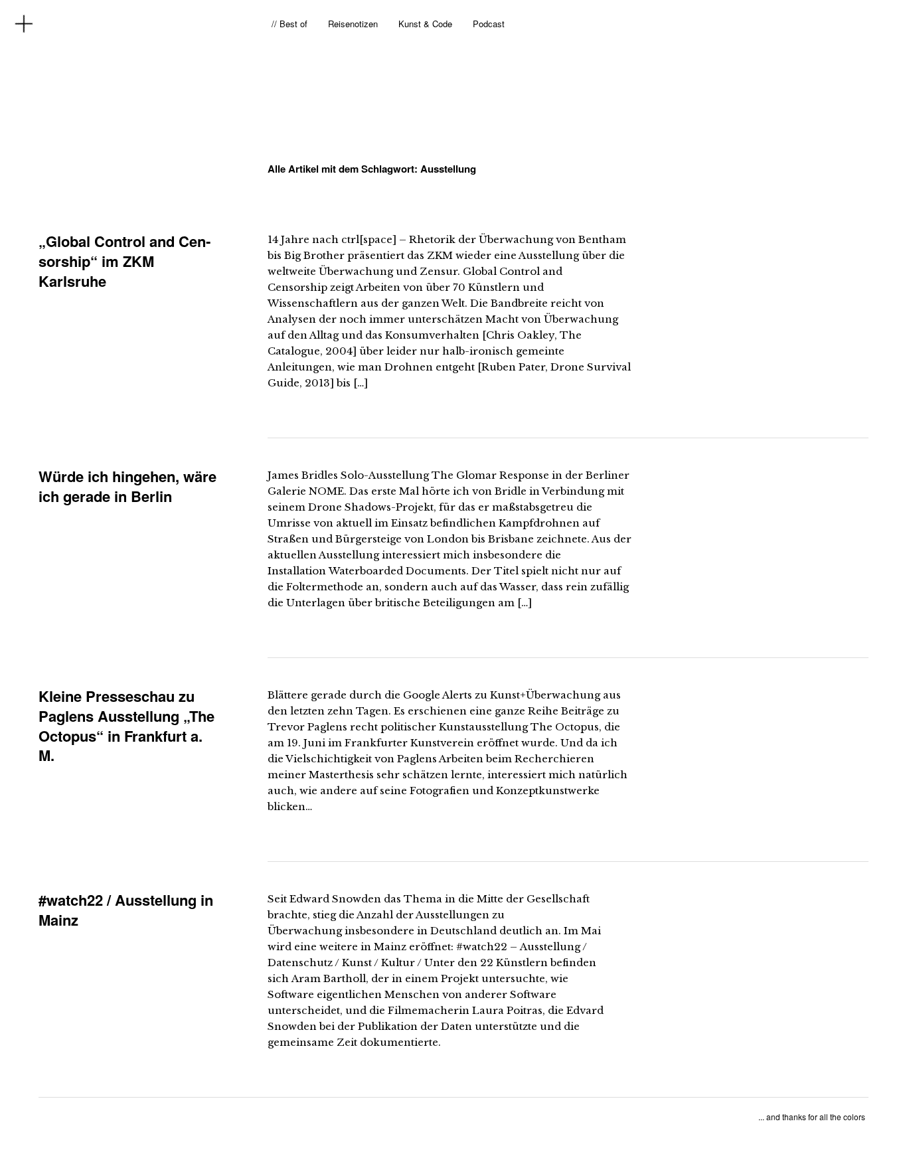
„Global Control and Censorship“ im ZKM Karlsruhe (124, 260)
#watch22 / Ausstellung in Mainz (126, 909)
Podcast (489, 23)
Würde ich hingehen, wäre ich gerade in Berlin (127, 486)
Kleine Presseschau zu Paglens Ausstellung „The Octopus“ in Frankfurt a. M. (126, 725)
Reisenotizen (353, 23)
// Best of (289, 23)
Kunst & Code (425, 23)
